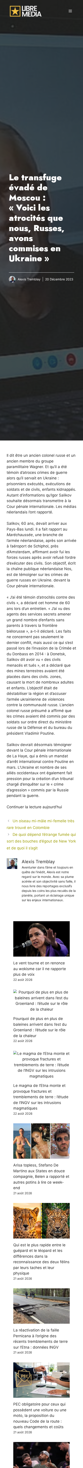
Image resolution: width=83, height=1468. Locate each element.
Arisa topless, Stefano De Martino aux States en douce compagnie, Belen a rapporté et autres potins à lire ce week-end (41, 1176)
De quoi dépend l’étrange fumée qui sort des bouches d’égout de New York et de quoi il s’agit (41, 841)
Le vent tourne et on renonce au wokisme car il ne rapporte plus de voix (39, 969)
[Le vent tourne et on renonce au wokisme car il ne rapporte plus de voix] (41, 953)
